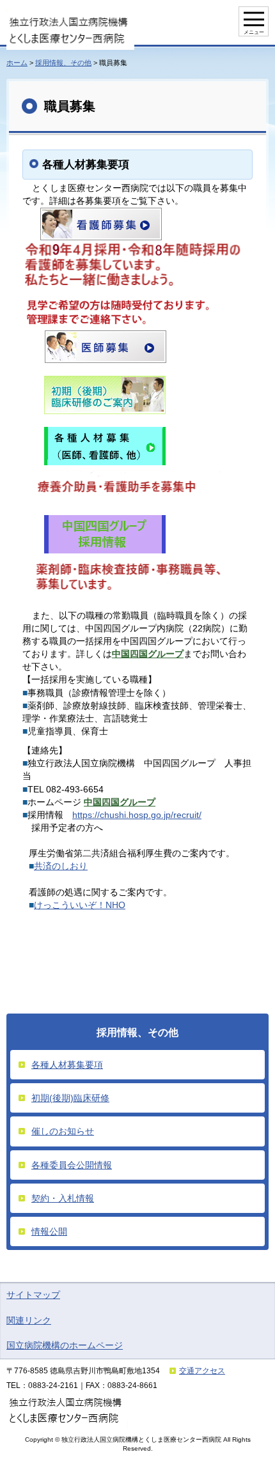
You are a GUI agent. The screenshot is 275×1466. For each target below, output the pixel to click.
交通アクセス (202, 1370)
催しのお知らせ (62, 1131)
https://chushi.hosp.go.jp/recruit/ (136, 815)
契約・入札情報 (62, 1198)
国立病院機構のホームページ (64, 1345)
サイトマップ (33, 1295)
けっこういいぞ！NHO (79, 905)
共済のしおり (61, 866)
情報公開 (49, 1231)
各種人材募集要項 (67, 1065)
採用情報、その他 (63, 62)
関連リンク (28, 1320)
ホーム (17, 62)
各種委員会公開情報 (71, 1165)
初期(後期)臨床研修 (70, 1098)
